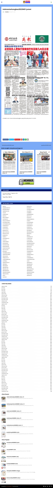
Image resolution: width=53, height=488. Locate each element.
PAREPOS (4, 236)
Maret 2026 (27, 293)
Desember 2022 (27, 351)
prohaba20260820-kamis (12, 463)
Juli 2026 (27, 287)
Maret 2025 (27, 311)
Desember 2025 (27, 298)
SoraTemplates (9, 486)
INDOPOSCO (29, 216)
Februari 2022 (27, 366)
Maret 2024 (27, 329)
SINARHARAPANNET (6, 254)
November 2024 (27, 317)
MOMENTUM (5, 235)
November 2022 (27, 352)
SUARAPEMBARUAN (6, 259)
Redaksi (7, 11)
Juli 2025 (27, 305)
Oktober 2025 (27, 301)
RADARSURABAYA (30, 244)
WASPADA (5, 277)
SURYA (28, 261)
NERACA (28, 235)
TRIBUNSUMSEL (6, 273)
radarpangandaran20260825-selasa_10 (15, 404)
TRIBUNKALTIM (5, 269)
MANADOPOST (5, 230)
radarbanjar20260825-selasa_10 (14, 418)
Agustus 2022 (27, 357)
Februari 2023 (27, 348)
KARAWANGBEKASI (30, 219)
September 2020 (27, 391)
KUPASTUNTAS (5, 228)
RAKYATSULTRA (30, 249)
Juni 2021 (27, 378)
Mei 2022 (27, 361)
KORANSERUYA (5, 225)
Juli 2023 (27, 341)
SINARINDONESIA (30, 254)
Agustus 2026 (27, 286)
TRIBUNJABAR (5, 265)
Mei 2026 (27, 290)
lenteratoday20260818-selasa (13, 477)
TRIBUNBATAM (29, 264)
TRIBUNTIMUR (29, 273)
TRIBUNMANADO (6, 270)
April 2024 (27, 327)
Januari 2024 (27, 332)
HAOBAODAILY (5, 214)
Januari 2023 (27, 349)
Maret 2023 (27, 346)
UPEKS (4, 275)
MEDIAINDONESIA (30, 232)
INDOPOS (4, 216)
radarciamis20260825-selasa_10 (14, 411)
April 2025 (27, 310)
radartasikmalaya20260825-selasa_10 (15, 397)
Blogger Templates (22, 486)
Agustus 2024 (27, 321)
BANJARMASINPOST (6, 207)
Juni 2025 (27, 307)
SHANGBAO (29, 252)
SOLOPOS (29, 256)
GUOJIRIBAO (29, 212)
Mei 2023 (27, 344)
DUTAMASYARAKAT (30, 209)
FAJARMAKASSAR (6, 211)
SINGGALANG (5, 256)
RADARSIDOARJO (6, 244)
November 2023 (27, 335)
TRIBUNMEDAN (30, 270)
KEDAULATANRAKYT (6, 220)
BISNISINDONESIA (6, 209)
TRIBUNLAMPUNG (30, 269)
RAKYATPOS (29, 248)
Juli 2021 (27, 376)
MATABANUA (29, 230)
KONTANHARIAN (30, 222)
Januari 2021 (27, 385)
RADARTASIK (29, 246)
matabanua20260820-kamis (13, 442)
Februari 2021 (27, 383)
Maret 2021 (27, 382)
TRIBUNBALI (5, 264)
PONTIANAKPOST (6, 238)
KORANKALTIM (29, 224)
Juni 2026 (27, 289)
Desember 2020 (27, 386)
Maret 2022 (27, 364)
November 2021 (27, 370)
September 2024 (27, 320)
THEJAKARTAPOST (6, 262)
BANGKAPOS (29, 206)
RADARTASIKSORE (6, 248)
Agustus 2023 (27, 339)
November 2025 (27, 299)
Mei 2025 (27, 308)
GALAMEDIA (29, 211)
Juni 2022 (27, 360)
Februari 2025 (27, 312)
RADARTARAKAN (6, 246)
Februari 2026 (27, 295)
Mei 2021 (27, 379)
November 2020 (27, 388)
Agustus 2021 (27, 375)
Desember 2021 (27, 369)
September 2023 (27, 338)
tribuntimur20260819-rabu (13, 456)
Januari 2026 (27, 296)
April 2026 (27, 292)
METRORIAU (29, 233)
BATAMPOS (29, 207)
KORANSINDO (5, 227)
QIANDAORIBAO (6, 241)
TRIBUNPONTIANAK (30, 272)
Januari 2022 (27, 367)
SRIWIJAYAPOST (6, 257)
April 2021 (27, 381)
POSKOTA (4, 240)
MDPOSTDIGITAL (6, 232)
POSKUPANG (29, 240)
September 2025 (27, 302)
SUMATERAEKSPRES (31, 259)
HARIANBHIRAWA (30, 214)
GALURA (4, 212)
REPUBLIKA (5, 251)
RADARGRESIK (5, 243)
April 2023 (27, 345)
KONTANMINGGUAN (6, 224)
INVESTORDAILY (6, 217)
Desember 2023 (27, 333)
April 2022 (27, 363)
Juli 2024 (27, 323)
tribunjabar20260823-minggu (13, 470)
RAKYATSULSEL (5, 249)
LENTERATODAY (30, 228)
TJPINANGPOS (29, 262)
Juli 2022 (27, 358)
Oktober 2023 (27, 336)
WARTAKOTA (29, 275)
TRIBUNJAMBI (29, 265)
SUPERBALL (5, 261)
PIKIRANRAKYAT (30, 236)
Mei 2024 (27, 326)
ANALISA (4, 206)
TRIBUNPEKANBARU (6, 272)
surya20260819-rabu (11, 449)
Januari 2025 (27, 314)
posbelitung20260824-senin (13, 432)
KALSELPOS (29, 217)
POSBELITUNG (29, 238)
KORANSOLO (29, 227)
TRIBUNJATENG (5, 267)
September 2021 (27, 373)
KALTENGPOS (5, 219)
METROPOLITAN (6, 233)
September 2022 (27, 355)
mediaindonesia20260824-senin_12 (14, 425)
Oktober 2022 (27, 354)
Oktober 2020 (27, 389)
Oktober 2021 (27, 372)
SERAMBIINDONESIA (6, 252)
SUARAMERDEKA (30, 257)
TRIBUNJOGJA (29, 267)
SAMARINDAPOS (30, 251)
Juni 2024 (27, 324)
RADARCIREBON (30, 241)
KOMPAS (28, 220)
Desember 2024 (27, 315)
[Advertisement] (26, 23)
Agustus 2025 (27, 304)
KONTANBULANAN (6, 222)
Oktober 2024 (27, 318)
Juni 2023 (27, 342)
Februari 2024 (27, 330)
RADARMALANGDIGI (30, 243)
